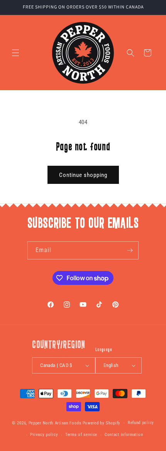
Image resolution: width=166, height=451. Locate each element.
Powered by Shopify (102, 423)
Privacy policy (44, 434)
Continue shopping (83, 175)
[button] (15, 52)
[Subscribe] (129, 250)
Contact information (124, 434)
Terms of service (81, 434)
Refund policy (141, 422)
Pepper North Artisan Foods (55, 423)
